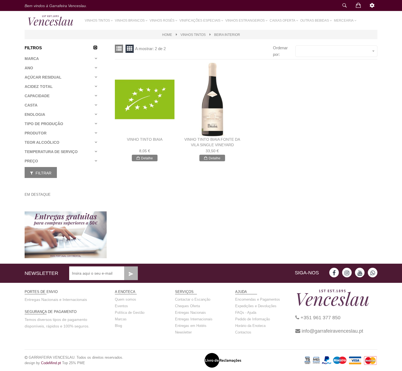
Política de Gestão (129, 312)
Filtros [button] (33, 47)
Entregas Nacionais (190, 312)
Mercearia (344, 20)
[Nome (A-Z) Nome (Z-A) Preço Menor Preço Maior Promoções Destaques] (336, 51)
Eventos (121, 306)
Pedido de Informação (252, 319)
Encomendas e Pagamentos (257, 299)
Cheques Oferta (187, 306)
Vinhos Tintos (97, 20)
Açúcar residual (43, 77)
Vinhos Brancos (130, 20)
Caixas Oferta (282, 20)
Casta (31, 105)
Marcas (121, 319)
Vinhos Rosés (162, 20)
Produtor (35, 133)
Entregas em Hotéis (190, 326)
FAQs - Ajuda (245, 312)
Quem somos (125, 299)
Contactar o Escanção (192, 299)
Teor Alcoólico (42, 142)
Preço (31, 161)
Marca (32, 58)
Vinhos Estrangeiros (245, 20)
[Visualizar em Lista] (130, 49)
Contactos (243, 332)
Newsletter (183, 332)
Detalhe (147, 158)
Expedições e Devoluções (255, 306)
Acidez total (39, 86)
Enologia (35, 114)
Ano (29, 68)
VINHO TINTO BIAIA (144, 139)
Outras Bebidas (314, 20)
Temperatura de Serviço (51, 151)
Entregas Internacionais (193, 319)
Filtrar (42, 173)
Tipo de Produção (44, 124)
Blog (118, 326)
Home (167, 35)
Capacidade (37, 96)
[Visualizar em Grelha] (119, 49)
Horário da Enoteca (250, 326)
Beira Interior (227, 35)
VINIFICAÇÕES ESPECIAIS (199, 20)
